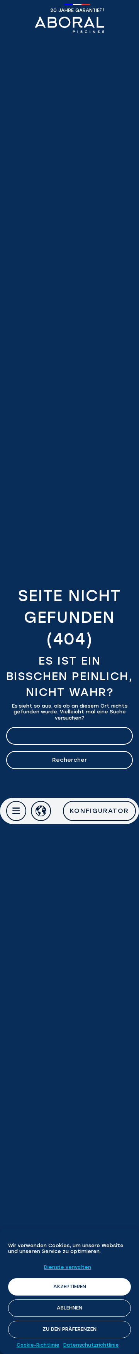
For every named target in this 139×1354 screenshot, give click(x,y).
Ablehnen (69, 1308)
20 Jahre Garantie (77, 10)
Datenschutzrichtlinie (91, 1345)
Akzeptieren (69, 1286)
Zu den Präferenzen (69, 1329)
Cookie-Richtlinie (38, 1345)
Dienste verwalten (67, 1267)
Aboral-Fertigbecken (69, 24)
